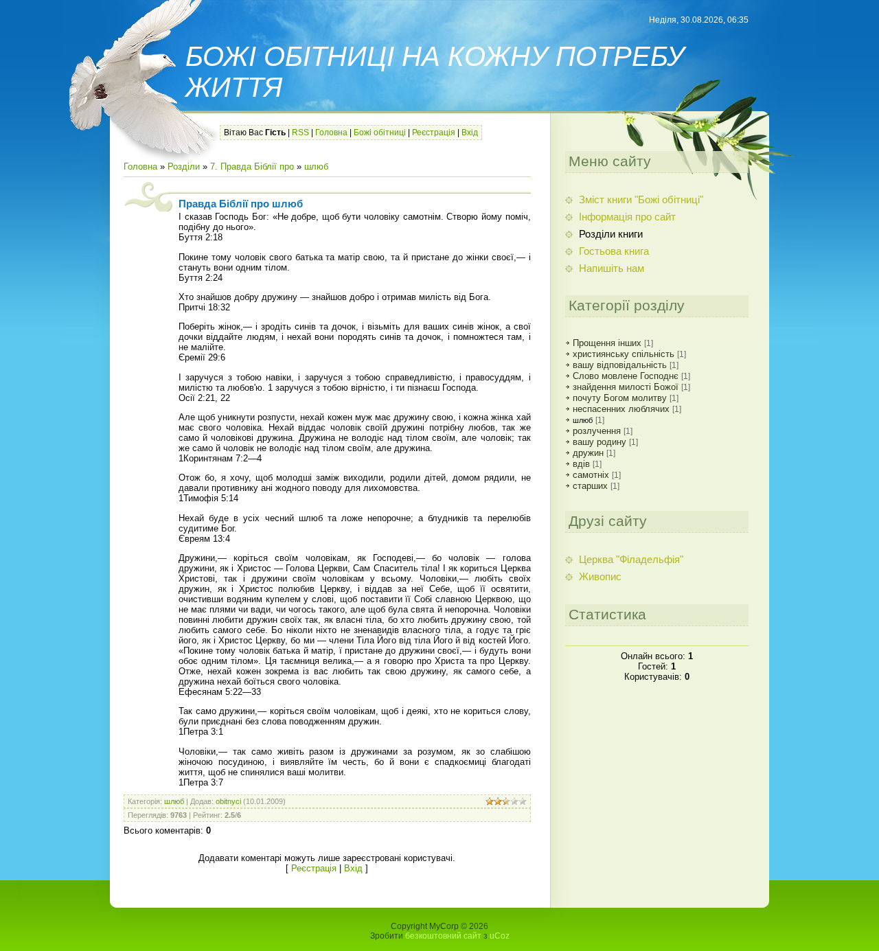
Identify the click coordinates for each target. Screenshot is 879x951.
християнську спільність (623, 354)
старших (590, 486)
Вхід (469, 132)
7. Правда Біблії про (252, 166)
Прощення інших (607, 343)
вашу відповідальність (620, 365)
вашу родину (599, 442)
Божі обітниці (380, 132)
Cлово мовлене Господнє (625, 376)
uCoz (500, 936)
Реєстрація (433, 132)
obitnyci (228, 801)
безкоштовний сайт (443, 936)
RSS (300, 132)
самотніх (591, 475)
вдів (581, 464)
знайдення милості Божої (625, 387)
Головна (331, 132)
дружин (588, 453)
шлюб (316, 166)
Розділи (184, 166)
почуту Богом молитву (620, 398)
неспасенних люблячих (621, 409)
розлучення (597, 431)
